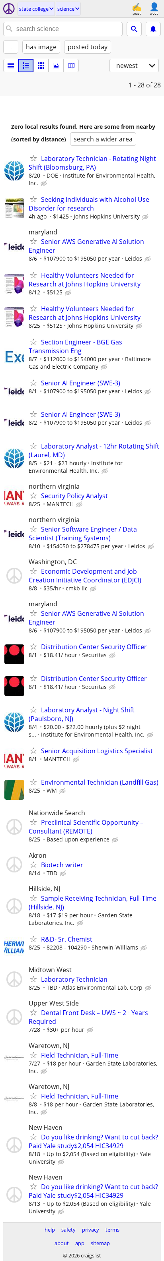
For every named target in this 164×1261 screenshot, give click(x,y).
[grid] (41, 65)
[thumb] (25, 65)
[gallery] (56, 65)
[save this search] (153, 29)
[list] (10, 65)
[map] (71, 65)
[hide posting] (44, 183)
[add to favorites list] (33, 158)
